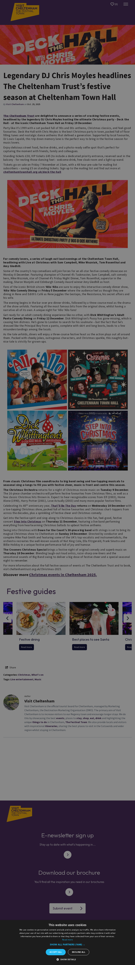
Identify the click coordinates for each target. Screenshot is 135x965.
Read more (67, 939)
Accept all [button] (56, 952)
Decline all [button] (78, 952)
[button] (67, 944)
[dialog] (67, 942)
